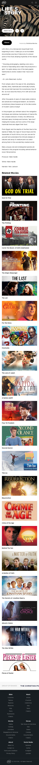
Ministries (11, 705)
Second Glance (7, 448)
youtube (28, 753)
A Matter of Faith (8, 573)
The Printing (6, 223)
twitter (28, 748)
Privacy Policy (10, 753)
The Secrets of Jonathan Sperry (13, 598)
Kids (10, 708)
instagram (28, 750)
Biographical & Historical (10, 732)
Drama (11, 724)
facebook (28, 745)
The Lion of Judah (8, 373)
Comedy (10, 727)
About (6, 42)
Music (28, 694)
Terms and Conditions (10, 750)
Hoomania (5, 348)
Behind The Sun (7, 548)
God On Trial (6, 198)
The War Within (7, 648)
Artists (28, 697)
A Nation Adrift (7, 398)
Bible (11, 694)
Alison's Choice (7, 623)
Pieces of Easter (8, 673)
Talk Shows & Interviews (28, 724)
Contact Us (10, 748)
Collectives (28, 703)
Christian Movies (31, 43)
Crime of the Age (8, 523)
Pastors (10, 700)
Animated (11, 729)
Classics (10, 716)
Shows (28, 721)
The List (5, 298)
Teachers (10, 703)
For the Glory (6, 323)
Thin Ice (4, 473)
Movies (10, 721)
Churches (11, 697)
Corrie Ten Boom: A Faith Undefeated (15, 248)
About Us (11, 745)
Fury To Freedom (8, 423)
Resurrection (6, 498)
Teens (11, 711)
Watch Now (8, 31)
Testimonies (10, 714)
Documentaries (10, 735)
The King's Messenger (9, 273)
